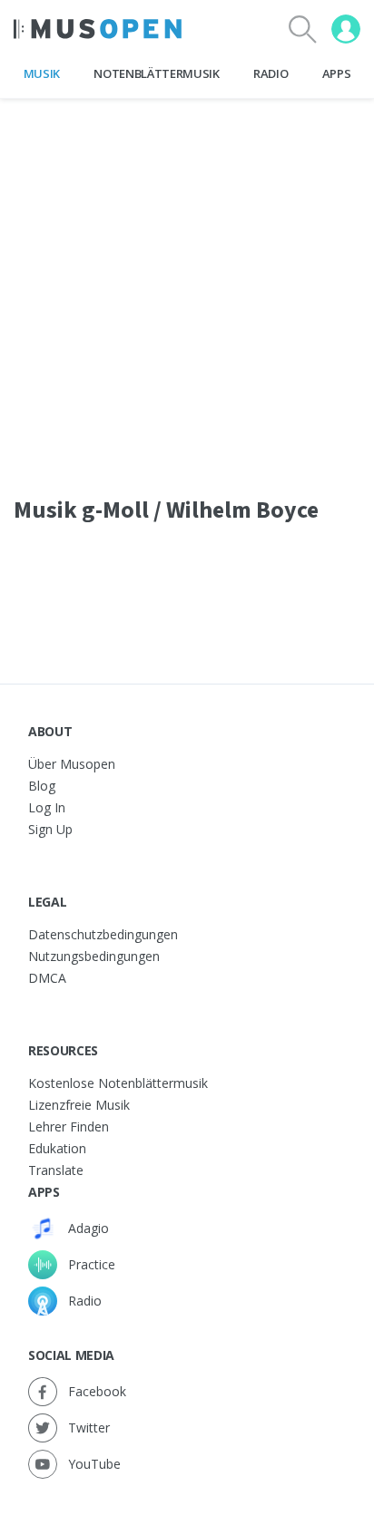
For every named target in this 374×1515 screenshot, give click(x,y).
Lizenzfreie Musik (79, 1104)
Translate (56, 1170)
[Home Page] (98, 29)
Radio (270, 73)
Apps (336, 73)
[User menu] (345, 29)
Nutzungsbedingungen (94, 956)
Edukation (57, 1148)
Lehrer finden (68, 1126)
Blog (41, 785)
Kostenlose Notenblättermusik (118, 1083)
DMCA (47, 977)
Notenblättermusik (156, 73)
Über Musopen (71, 763)
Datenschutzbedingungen (103, 934)
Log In (46, 807)
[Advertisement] (187, 285)
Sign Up (50, 829)
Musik (42, 73)
